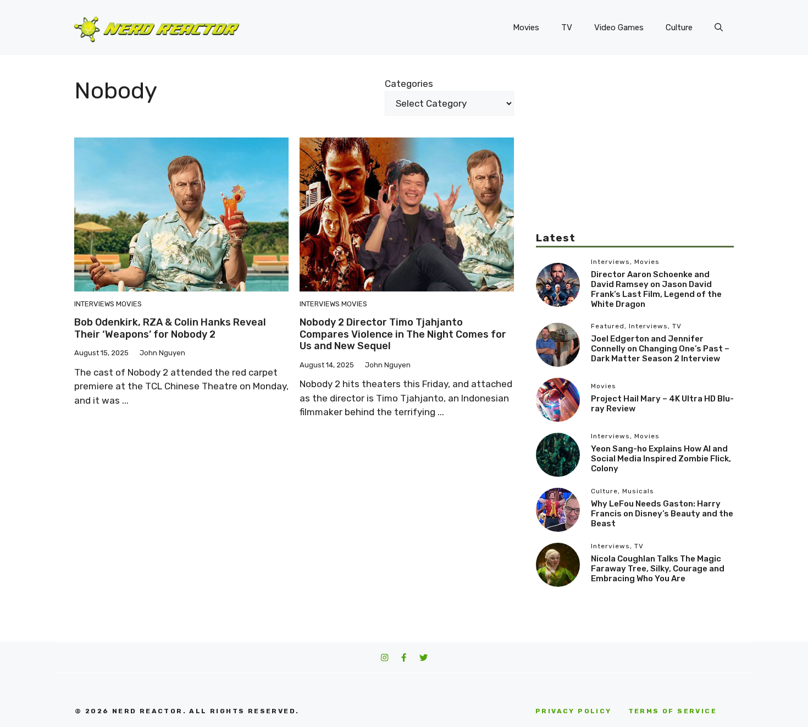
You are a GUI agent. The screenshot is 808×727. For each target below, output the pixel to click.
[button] (719, 27)
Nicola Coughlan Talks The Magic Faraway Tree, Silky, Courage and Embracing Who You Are (657, 568)
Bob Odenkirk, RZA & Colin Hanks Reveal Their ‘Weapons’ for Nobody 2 (170, 328)
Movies (526, 27)
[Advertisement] (635, 154)
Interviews (94, 304)
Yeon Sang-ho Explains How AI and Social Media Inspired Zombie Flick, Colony (661, 458)
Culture (679, 27)
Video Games (619, 27)
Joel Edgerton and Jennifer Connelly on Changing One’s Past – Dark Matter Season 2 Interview (660, 349)
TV (566, 27)
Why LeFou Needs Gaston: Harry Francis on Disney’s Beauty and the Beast (662, 513)
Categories (409, 83)
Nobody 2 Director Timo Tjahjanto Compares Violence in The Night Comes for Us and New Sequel (403, 334)
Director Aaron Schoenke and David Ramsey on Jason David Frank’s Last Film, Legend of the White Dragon (656, 289)
